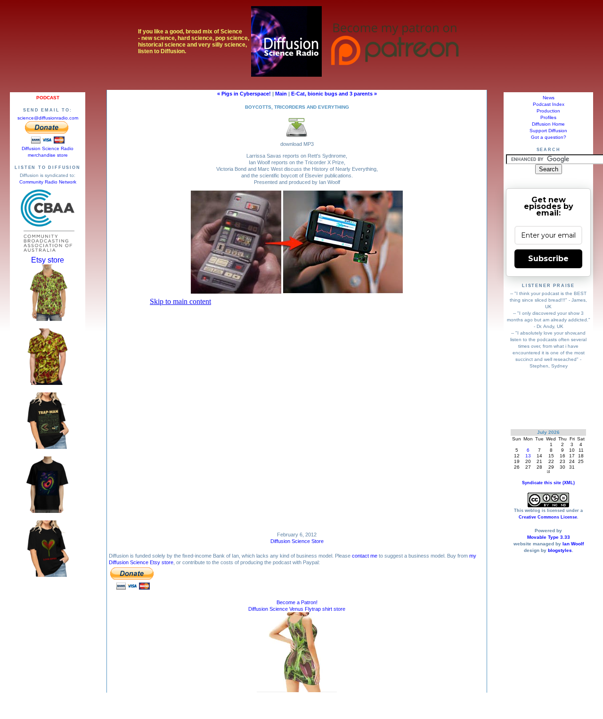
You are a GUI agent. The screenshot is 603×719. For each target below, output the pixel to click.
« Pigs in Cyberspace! (244, 93)
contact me (364, 556)
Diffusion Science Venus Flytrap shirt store (296, 609)
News (548, 97)
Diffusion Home (548, 124)
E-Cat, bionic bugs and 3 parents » (334, 93)
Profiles (548, 117)
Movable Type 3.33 (548, 537)
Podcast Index (548, 104)
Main (281, 93)
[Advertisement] (548, 398)
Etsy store (47, 260)
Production (548, 110)
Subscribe (548, 258)
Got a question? (548, 137)
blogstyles (560, 550)
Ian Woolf (573, 543)
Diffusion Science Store (297, 541)
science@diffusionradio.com (47, 117)
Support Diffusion (548, 130)
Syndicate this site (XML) (548, 482)
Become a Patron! (297, 602)
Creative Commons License (548, 517)
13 (528, 455)
